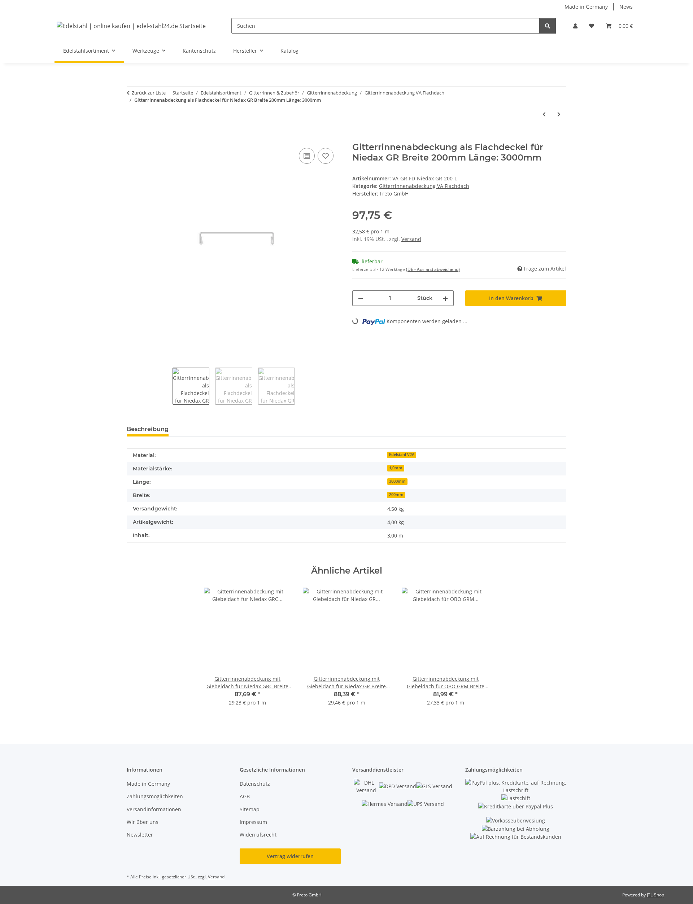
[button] (575, 25)
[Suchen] (547, 26)
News (626, 6)
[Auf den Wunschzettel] (326, 156)
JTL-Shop (655, 895)
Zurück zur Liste (149, 92)
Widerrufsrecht (258, 834)
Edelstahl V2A (401, 454)
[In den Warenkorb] (132, 138)
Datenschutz (255, 783)
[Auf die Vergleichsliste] (307, 156)
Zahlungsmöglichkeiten (155, 796)
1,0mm (395, 467)
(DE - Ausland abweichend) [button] (433, 269)
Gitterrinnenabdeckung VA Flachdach (424, 186)
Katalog (289, 50)
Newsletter (140, 834)
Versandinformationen (154, 809)
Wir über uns (142, 822)
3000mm (397, 481)
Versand (411, 239)
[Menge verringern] (361, 298)
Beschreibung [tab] (148, 429)
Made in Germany (586, 6)
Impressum (253, 822)
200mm (396, 494)
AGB (245, 796)
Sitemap (250, 809)
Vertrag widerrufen (290, 856)
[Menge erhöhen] (445, 298)
